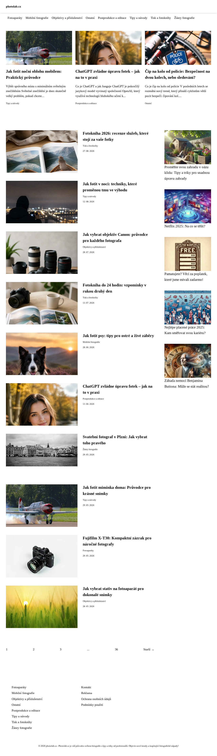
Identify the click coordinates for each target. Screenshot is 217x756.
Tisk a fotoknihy (161, 18)
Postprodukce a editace (112, 18)
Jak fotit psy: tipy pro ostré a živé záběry (118, 335)
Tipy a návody (138, 18)
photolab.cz (13, 6)
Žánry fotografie (184, 18)
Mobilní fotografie (37, 18)
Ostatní (90, 18)
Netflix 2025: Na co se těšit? (184, 226)
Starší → (148, 649)
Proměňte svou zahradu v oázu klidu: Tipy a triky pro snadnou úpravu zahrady (187, 172)
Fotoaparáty (15, 18)
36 (116, 649)
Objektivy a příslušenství (67, 18)
